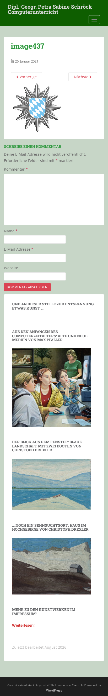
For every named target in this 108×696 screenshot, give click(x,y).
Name (11, 230)
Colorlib (77, 685)
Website (11, 267)
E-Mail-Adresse (19, 249)
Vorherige (28, 76)
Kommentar (16, 169)
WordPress (54, 690)
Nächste (81, 76)
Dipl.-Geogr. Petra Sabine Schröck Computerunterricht (50, 8)
